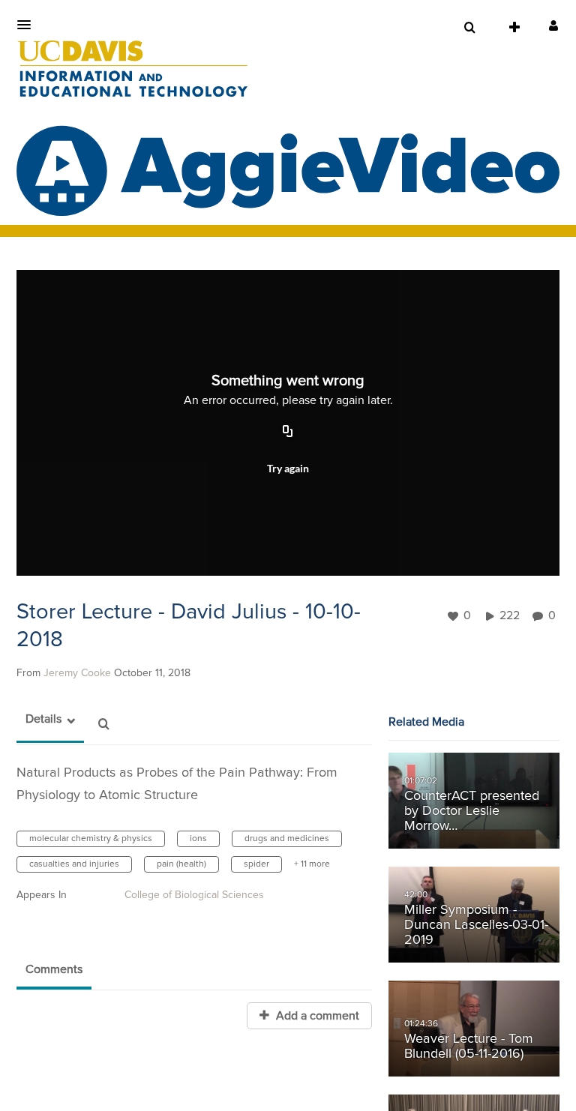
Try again (288, 468)
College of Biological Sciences (194, 895)
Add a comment (316, 1016)
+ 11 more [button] (312, 864)
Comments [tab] (54, 969)
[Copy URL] (288, 433)
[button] (28, 24)
